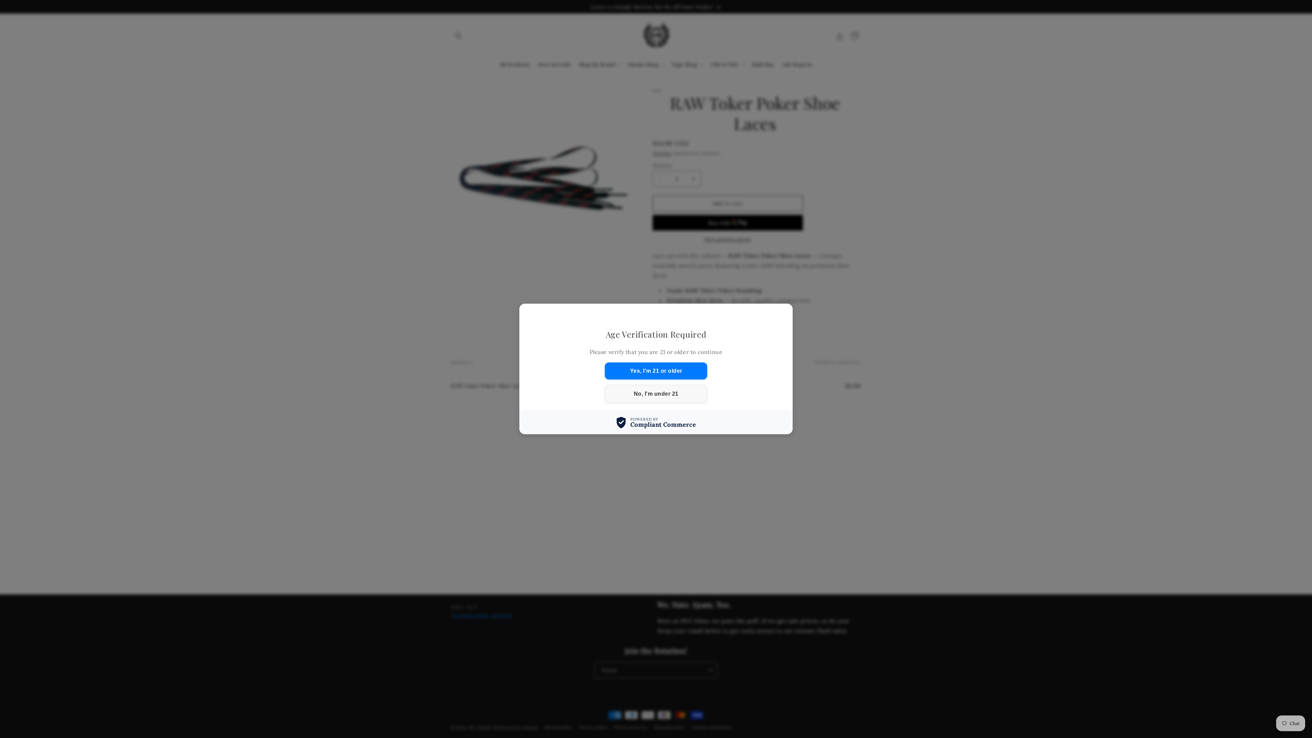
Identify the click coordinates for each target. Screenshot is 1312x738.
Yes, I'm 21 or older (656, 371)
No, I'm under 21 (656, 394)
